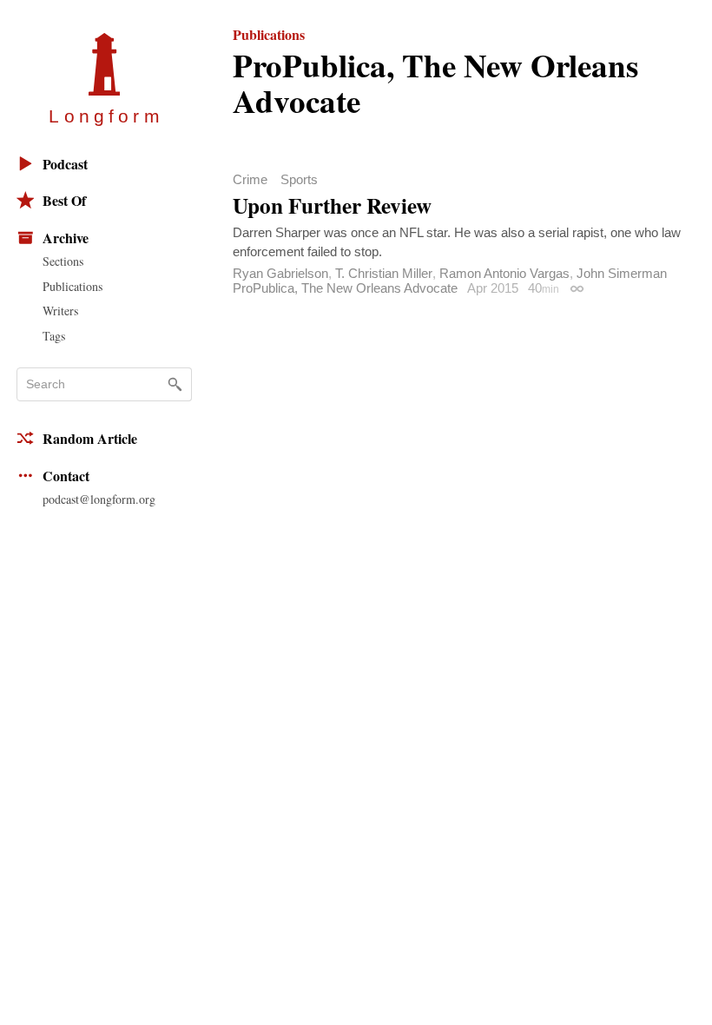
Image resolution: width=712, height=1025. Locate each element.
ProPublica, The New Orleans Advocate (345, 288)
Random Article (90, 438)
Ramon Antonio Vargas (504, 273)
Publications (72, 286)
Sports (299, 179)
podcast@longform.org (99, 499)
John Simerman (622, 273)
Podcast (65, 164)
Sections (63, 261)
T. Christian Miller (383, 273)
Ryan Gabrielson (280, 273)
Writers (60, 310)
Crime (250, 179)
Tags (54, 335)
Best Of (64, 200)
